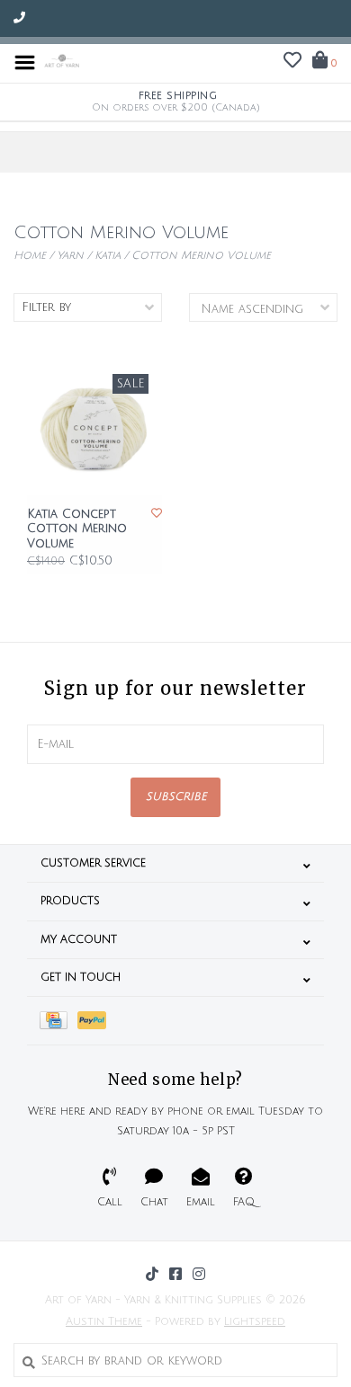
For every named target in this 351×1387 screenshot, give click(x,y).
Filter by (46, 307)
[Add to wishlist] (156, 514)
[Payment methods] (58, 1021)
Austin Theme (104, 1322)
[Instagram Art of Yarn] (199, 1274)
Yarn (70, 256)
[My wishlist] (293, 63)
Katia (107, 256)
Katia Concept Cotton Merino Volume (77, 529)
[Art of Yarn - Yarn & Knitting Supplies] (62, 62)
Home (30, 256)
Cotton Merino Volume (201, 256)
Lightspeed (254, 1322)
